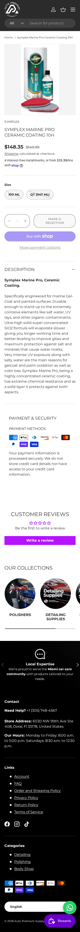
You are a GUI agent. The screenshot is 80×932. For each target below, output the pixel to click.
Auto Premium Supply (29, 921)
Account (21, 776)
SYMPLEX (11, 122)
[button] (63, 9)
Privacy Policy (26, 798)
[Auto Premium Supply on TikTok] (27, 824)
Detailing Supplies (56, 617)
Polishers (20, 615)
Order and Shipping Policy (37, 791)
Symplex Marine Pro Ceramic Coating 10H (45, 37)
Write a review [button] (40, 540)
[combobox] (40, 23)
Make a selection (55, 221)
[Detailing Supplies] (55, 593)
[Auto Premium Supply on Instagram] (17, 824)
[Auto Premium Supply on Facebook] (7, 824)
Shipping (11, 154)
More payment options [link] (40, 247)
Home (8, 37)
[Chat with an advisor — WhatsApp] (69, 907)
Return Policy (26, 805)
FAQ (18, 783)
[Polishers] (20, 593)
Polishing (22, 862)
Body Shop (24, 869)
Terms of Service (28, 812)
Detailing (22, 855)
